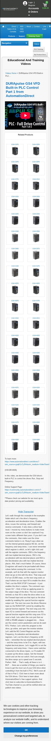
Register (31, 5)
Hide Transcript (25, 511)
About (28, 27)
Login (30, 2)
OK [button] (26, 730)
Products (12, 36)
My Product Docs (40, 54)
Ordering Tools (34, 36)
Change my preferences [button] (26, 736)
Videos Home (10, 73)
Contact (37, 27)
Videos (36, 44)
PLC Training (38, 49)
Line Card (44, 28)
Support (22, 36)
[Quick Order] (50, 29)
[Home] (3, 29)
